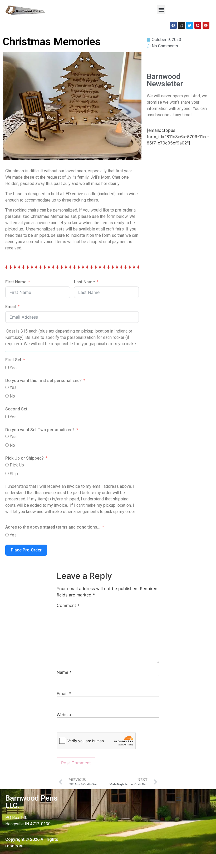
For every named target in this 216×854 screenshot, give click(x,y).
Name (64, 672)
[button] (161, 9)
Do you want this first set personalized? (43, 380)
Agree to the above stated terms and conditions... (52, 527)
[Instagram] (181, 25)
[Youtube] (206, 25)
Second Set (16, 408)
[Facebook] (173, 25)
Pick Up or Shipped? (24, 458)
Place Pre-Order (26, 549)
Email (10, 306)
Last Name (84, 281)
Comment (68, 605)
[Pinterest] (197, 25)
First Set (13, 359)
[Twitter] (189, 25)
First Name (15, 281)
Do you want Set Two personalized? (40, 429)
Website (64, 714)
